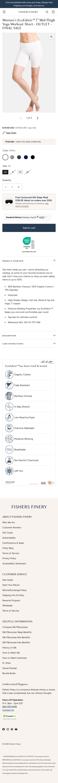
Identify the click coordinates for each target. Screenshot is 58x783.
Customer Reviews (11, 527)
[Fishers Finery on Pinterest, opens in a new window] (12, 729)
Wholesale (7, 605)
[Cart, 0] (53, 12)
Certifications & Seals (13, 543)
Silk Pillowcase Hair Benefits (16, 642)
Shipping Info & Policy (13, 595)
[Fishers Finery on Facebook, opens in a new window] (3, 729)
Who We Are (8, 522)
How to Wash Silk (11, 652)
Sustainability (9, 537)
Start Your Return (11, 585)
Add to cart (29, 227)
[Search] (47, 12)
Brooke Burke (8, 673)
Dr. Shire (6, 663)
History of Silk (9, 647)
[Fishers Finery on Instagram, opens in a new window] (8, 729)
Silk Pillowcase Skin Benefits (16, 637)
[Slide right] (37, 118)
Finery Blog (7, 548)
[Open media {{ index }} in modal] (29, 73)
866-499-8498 (9, 706)
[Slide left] (21, 118)
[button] (9, 717)
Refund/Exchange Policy (14, 590)
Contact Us (8, 710)
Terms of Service (10, 553)
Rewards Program (11, 600)
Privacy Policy (9, 558)
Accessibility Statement (14, 563)
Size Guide (7, 580)
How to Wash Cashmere (14, 658)
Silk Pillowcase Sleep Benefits (17, 632)
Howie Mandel (9, 668)
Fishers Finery (15, 744)
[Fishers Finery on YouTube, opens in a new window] (16, 729)
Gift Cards (7, 532)
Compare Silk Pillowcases (15, 627)
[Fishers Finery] (28, 11)
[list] (29, 73)
